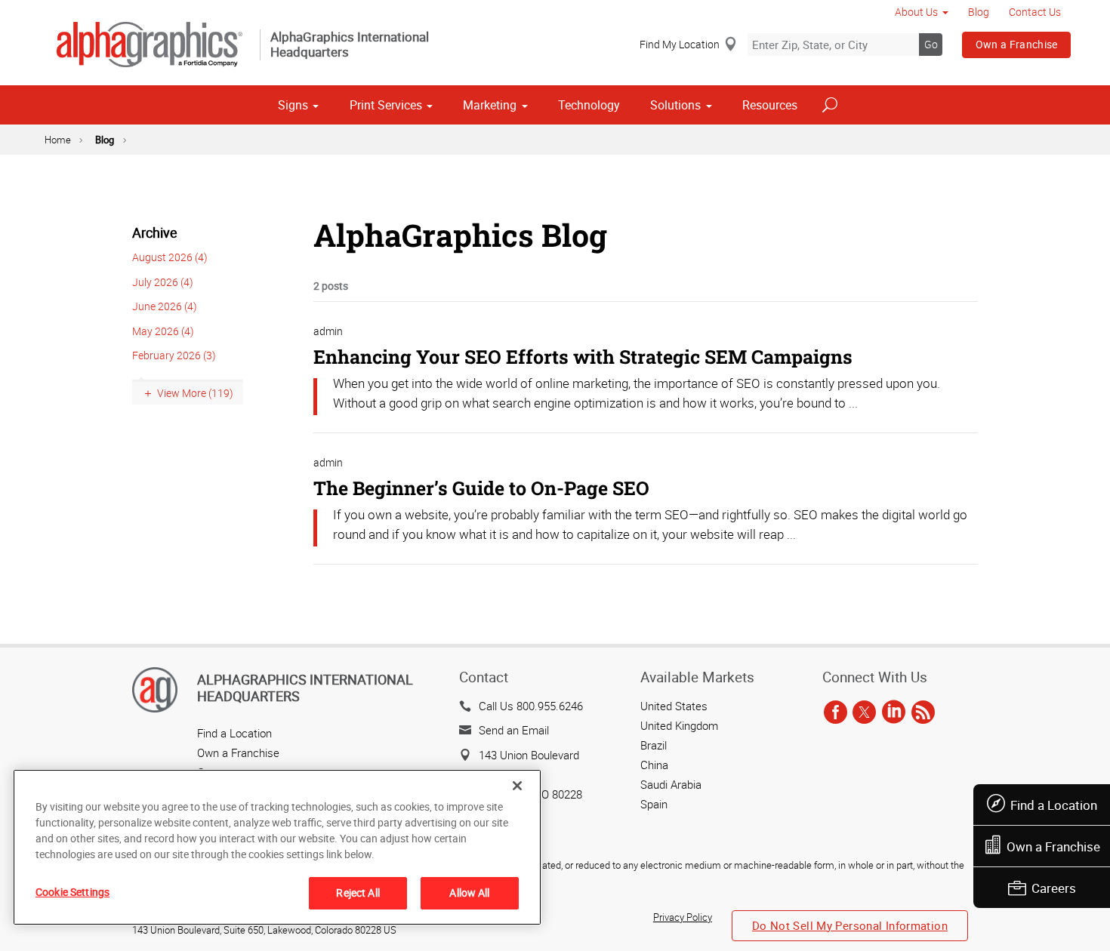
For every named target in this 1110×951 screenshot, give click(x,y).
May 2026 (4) (163, 331)
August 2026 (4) (170, 257)
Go (931, 44)
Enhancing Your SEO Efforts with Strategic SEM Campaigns (583, 356)
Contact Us (1035, 12)
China (654, 764)
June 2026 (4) (164, 306)
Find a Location (1053, 805)
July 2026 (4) (162, 282)
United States (674, 705)
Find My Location (680, 44)
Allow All (469, 892)
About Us (916, 12)
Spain (654, 803)
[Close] (517, 785)
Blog (978, 12)
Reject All (357, 892)
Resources (769, 105)
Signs (293, 105)
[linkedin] (893, 713)
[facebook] (835, 713)
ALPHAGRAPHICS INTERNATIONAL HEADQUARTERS (305, 687)
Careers (1053, 888)
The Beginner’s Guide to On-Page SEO (481, 488)
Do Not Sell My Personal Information (850, 925)
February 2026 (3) (174, 355)
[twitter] (864, 713)
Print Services (386, 105)
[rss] (923, 713)
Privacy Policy (682, 917)
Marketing (489, 105)
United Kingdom (679, 725)
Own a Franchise (1017, 44)
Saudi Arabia (670, 784)
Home (58, 139)
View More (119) (195, 393)
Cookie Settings (72, 892)
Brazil (653, 744)
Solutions (675, 105)
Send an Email (514, 729)
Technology (589, 105)
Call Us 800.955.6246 (531, 705)
